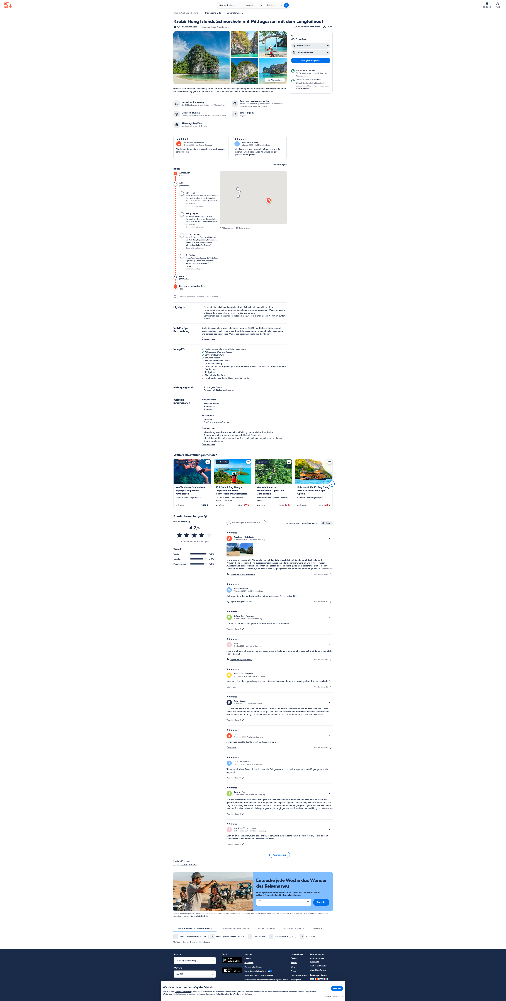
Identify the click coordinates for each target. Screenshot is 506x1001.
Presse (293, 971)
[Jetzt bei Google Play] (232, 960)
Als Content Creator (318, 966)
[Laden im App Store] (232, 971)
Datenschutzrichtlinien (199, 916)
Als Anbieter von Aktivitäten (317, 960)
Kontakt (247, 958)
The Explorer (296, 979)
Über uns (294, 958)
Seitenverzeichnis (251, 984)
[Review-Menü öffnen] (330, 538)
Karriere (294, 963)
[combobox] (309, 523)
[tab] (194, 928)
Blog (293, 967)
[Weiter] (332, 484)
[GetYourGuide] (8, 5)
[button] (185, 26)
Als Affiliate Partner (318, 970)
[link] (192, 484)
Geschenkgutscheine (299, 975)
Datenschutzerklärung (253, 967)
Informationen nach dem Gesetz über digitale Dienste (266, 979)
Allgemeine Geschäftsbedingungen (258, 975)
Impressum (248, 963)
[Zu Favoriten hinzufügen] (207, 462)
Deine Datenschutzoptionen (255, 971)
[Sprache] (487, 4)
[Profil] (497, 4)
